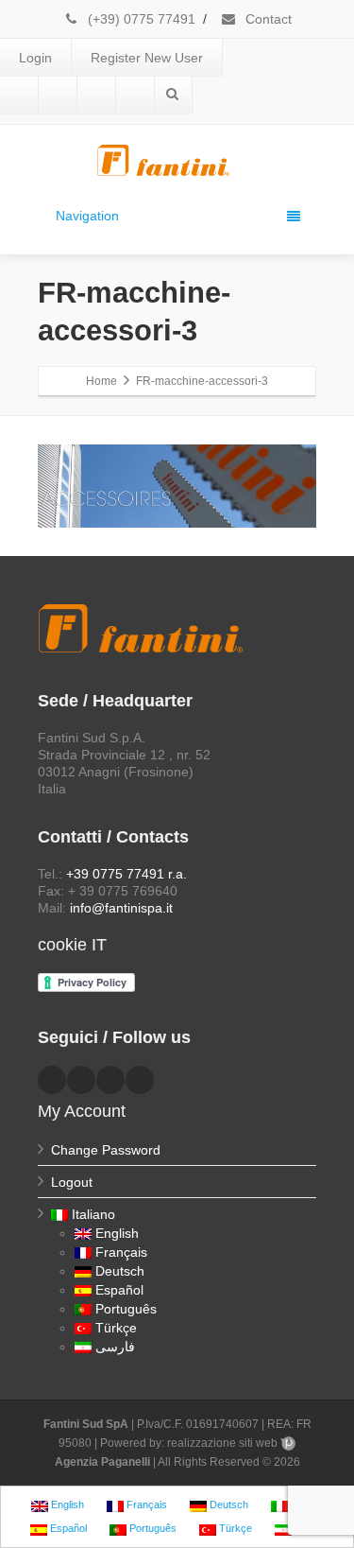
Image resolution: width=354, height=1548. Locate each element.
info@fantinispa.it (121, 907)
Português (126, 1308)
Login (35, 57)
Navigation (87, 215)
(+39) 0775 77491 (139, 18)
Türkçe (116, 1327)
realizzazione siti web (222, 1443)
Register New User (147, 57)
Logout (72, 1182)
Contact (267, 18)
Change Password (105, 1149)
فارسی (115, 1346)
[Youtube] (96, 95)
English (117, 1233)
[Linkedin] (57, 95)
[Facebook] (19, 95)
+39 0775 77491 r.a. (126, 873)
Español (119, 1289)
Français (121, 1252)
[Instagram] (135, 95)
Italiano (93, 1214)
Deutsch (119, 1270)
